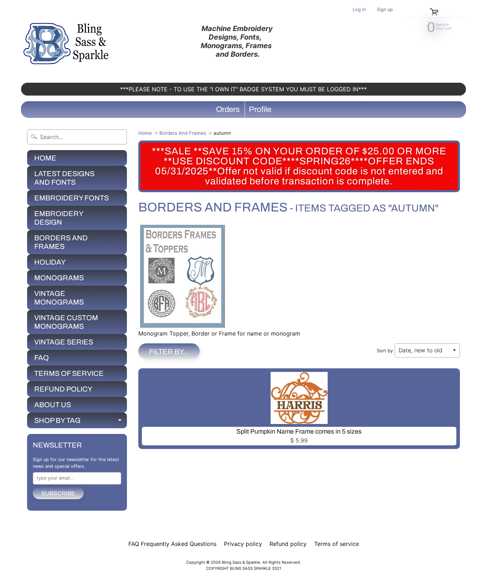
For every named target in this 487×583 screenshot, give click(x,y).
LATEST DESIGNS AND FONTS (64, 178)
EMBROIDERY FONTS (71, 198)
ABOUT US (52, 405)
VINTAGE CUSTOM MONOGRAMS (66, 322)
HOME (45, 158)
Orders (228, 109)
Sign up (385, 9)
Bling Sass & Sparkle (241, 562)
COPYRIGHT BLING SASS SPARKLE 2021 (243, 568)
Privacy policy (243, 543)
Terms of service (336, 543)
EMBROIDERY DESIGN (58, 218)
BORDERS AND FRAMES (61, 242)
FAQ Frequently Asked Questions (172, 543)
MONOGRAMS (59, 278)
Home (145, 133)
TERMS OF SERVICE (69, 373)
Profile (260, 109)
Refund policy (288, 543)
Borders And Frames (182, 133)
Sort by (385, 350)
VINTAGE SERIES (63, 342)
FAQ (41, 358)
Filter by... (169, 352)
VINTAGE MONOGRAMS (59, 298)
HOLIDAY (50, 262)
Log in (359, 9)
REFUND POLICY (63, 389)
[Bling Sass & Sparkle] (67, 41)
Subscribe (58, 493)
